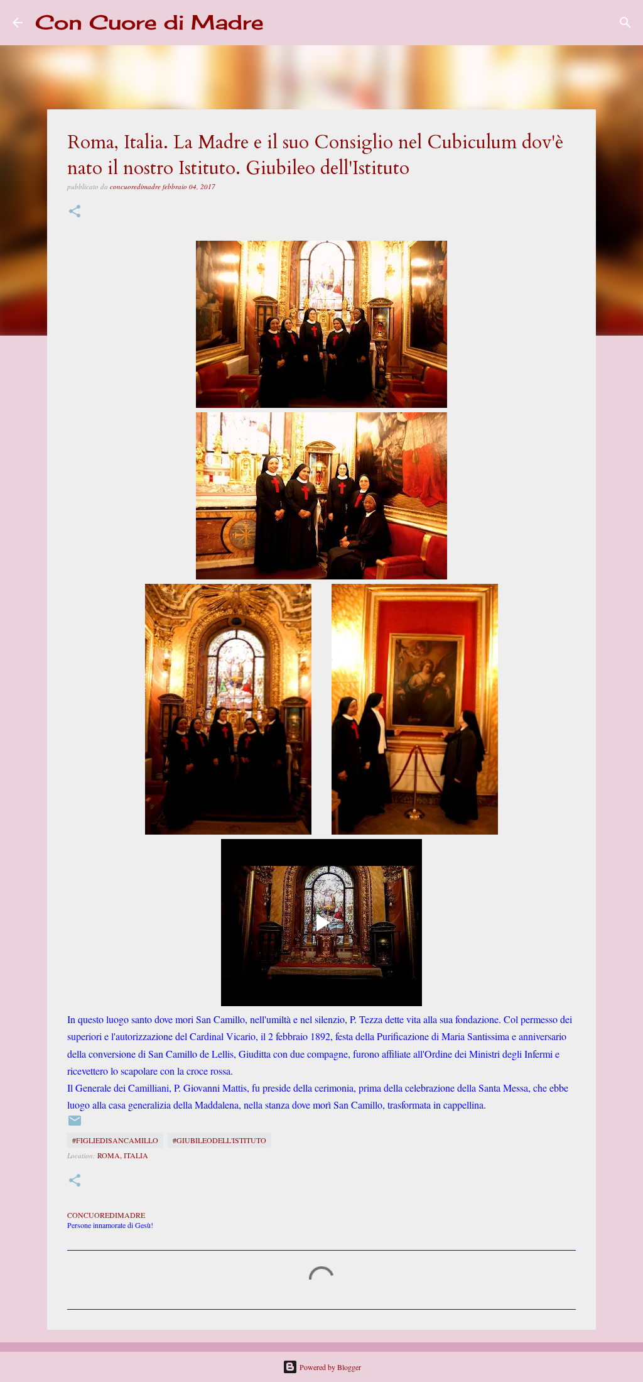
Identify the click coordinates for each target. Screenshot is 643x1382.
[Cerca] (281, 23)
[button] (74, 212)
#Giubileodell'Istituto (219, 1140)
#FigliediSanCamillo (115, 1140)
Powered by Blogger (329, 1367)
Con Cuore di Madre (149, 22)
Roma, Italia (122, 1155)
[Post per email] (74, 1125)
